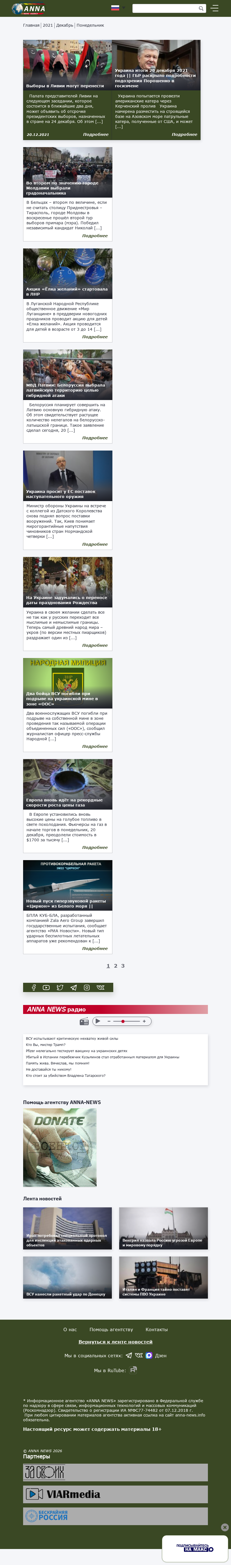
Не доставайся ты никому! (49, 1069)
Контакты (157, 1329)
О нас (70, 1329)
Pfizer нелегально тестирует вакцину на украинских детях (76, 1051)
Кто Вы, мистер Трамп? (46, 1045)
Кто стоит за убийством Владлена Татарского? (66, 1075)
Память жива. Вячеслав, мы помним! (58, 1063)
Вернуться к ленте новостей (116, 1341)
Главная (31, 25)
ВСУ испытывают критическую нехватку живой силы (72, 1038)
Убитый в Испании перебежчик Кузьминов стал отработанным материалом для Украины (102, 1057)
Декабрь (64, 25)
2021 (48, 25)
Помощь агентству (111, 1329)
